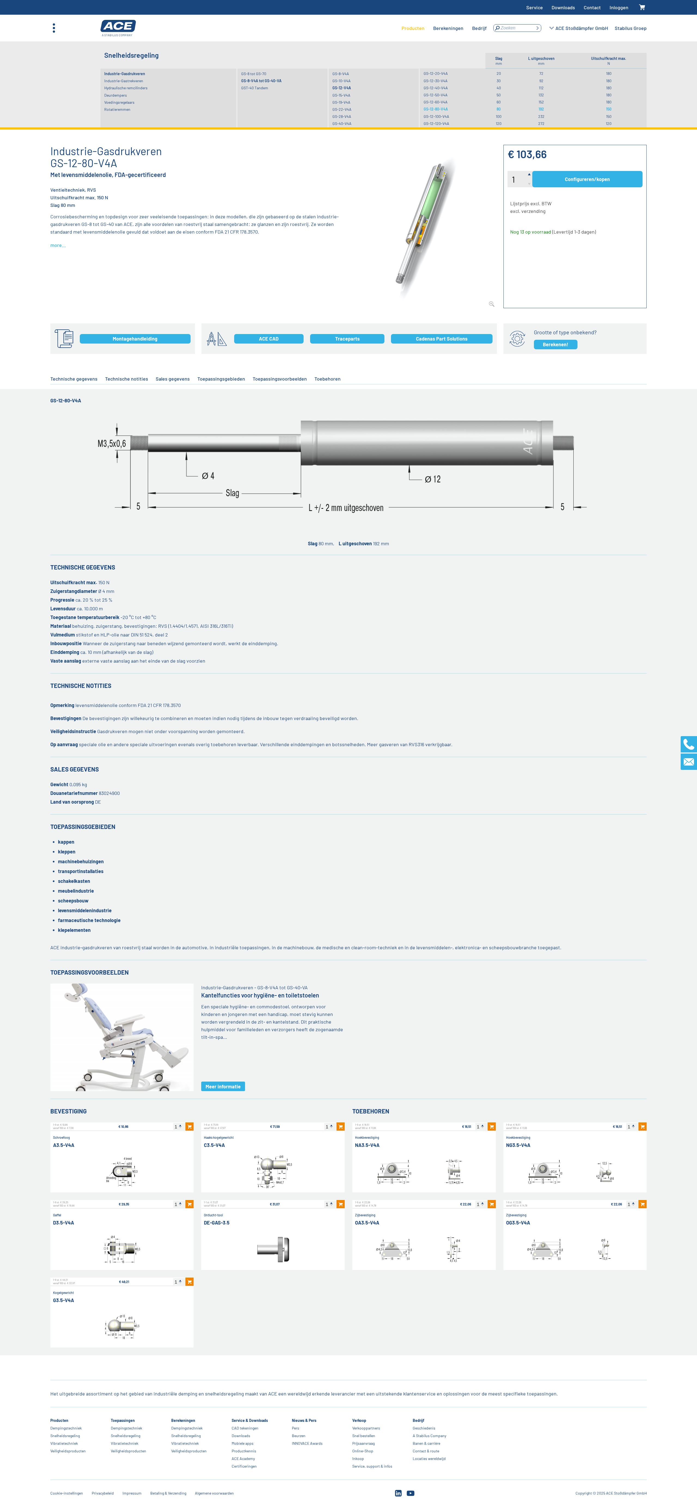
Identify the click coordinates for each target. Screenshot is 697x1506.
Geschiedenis (424, 1428)
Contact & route (426, 1451)
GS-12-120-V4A (436, 123)
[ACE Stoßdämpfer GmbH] (118, 28)
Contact (592, 7)
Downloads (563, 7)
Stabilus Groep (631, 28)
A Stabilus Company (429, 1435)
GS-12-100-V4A (436, 116)
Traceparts (347, 339)
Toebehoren (327, 379)
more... (58, 245)
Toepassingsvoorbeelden (280, 379)
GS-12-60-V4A (436, 102)
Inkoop (358, 1458)
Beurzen (298, 1435)
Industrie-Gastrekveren (123, 80)
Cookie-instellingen (66, 1493)
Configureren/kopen (587, 179)
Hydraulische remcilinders (126, 87)
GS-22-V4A (341, 109)
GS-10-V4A (341, 80)
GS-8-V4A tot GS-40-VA (261, 80)
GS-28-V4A (341, 116)
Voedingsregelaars (119, 102)
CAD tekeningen (244, 1428)
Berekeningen (183, 1420)
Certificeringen (243, 1466)
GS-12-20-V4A (436, 73)
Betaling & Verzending (168, 1493)
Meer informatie (223, 1086)
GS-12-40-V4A (436, 87)
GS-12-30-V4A (436, 80)
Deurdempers (115, 95)
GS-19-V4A (341, 102)
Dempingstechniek (66, 1428)
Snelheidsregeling (65, 1435)
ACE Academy (243, 1458)
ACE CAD (269, 339)
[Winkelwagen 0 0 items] (642, 7)
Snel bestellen (363, 1435)
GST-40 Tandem (254, 87)
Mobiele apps (242, 1443)
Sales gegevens (173, 379)
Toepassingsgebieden (221, 379)
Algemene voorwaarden (214, 1493)
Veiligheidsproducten (68, 1451)
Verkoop (359, 1420)
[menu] (444, 28)
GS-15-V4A (341, 95)
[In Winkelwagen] (189, 1126)
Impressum (132, 1493)
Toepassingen (123, 1420)
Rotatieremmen (117, 109)
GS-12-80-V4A (436, 109)
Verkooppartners (366, 1428)
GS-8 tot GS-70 (253, 73)
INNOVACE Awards (307, 1443)
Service (534, 7)
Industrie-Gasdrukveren (124, 73)
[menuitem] (413, 28)
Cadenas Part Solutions (441, 339)
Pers (295, 1428)
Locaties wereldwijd (429, 1458)
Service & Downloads (249, 1420)
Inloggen (619, 7)
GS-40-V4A (341, 123)
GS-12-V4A (341, 87)
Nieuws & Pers (304, 1420)
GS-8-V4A (340, 73)
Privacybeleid (103, 1493)
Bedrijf (418, 1420)
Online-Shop (362, 1451)
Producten (59, 1420)
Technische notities (126, 379)
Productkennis (243, 1451)
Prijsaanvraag (363, 1443)
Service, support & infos (372, 1466)
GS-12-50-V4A (436, 95)
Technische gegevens (73, 379)
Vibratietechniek (64, 1443)
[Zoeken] (537, 28)
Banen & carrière (426, 1443)
